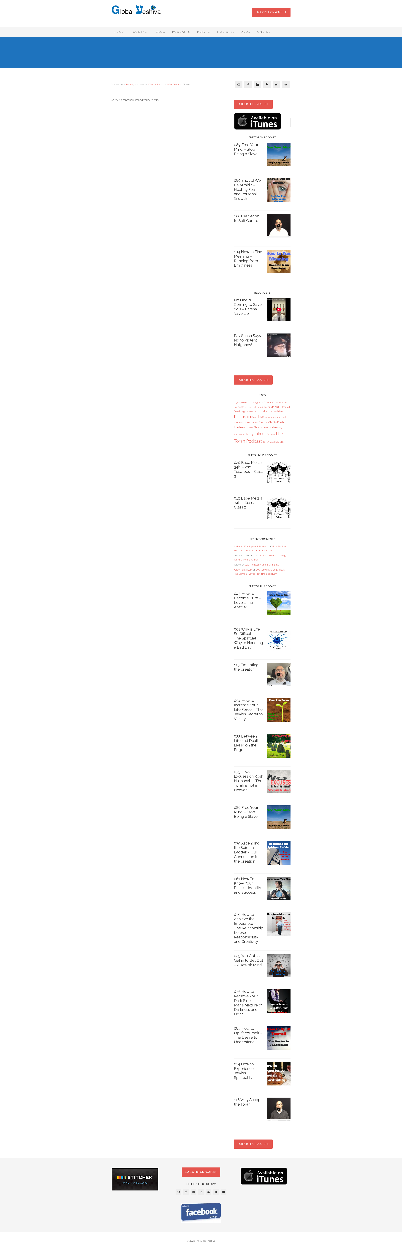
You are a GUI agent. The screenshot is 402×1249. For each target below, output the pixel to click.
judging (280, 411)
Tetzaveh (271, 434)
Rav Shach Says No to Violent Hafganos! (247, 340)
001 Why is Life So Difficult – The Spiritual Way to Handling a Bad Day (248, 638)
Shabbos (250, 428)
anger (236, 402)
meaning (275, 416)
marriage (267, 417)
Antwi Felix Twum (243, 569)
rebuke (254, 422)
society (279, 427)
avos (261, 402)
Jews (274, 411)
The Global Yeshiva (136, 14)
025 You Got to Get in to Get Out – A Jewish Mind (248, 960)
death (241, 406)
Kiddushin (242, 416)
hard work (255, 411)
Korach (254, 417)
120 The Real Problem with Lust (262, 564)
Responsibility (268, 422)
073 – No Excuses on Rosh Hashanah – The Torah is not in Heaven (248, 781)
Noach (283, 417)
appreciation (244, 402)
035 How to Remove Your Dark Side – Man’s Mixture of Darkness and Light (248, 1002)
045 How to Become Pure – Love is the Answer (247, 600)
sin (274, 427)
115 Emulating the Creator (246, 667)
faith (275, 406)
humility (268, 411)
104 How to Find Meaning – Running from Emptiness (248, 258)
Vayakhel (274, 442)
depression (249, 407)
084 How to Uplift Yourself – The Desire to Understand (248, 1035)
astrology (254, 402)
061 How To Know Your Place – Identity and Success (247, 886)
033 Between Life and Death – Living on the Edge (248, 743)
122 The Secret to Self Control (246, 218)
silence (268, 427)
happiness (246, 411)
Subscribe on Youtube (271, 12)
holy (261, 411)
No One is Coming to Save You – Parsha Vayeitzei (248, 307)
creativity (279, 402)
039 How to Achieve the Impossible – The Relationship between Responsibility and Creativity (248, 928)
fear (280, 407)
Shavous (259, 427)
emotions (267, 406)
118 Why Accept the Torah (248, 1102)
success (238, 434)
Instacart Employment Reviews (251, 546)
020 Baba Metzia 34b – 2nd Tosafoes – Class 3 (248, 469)
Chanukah (269, 402)
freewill (237, 411)
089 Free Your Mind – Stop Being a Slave (246, 149)
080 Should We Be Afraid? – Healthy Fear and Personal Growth (247, 189)
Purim (247, 422)
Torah (266, 441)
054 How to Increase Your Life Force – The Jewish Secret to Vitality (248, 709)
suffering (248, 434)
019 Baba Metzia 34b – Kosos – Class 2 (248, 503)
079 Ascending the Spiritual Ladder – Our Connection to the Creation (247, 852)
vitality (281, 442)
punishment (239, 422)
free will (286, 406)
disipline (258, 407)
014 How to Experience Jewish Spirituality (244, 1071)
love (261, 416)
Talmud (260, 433)
